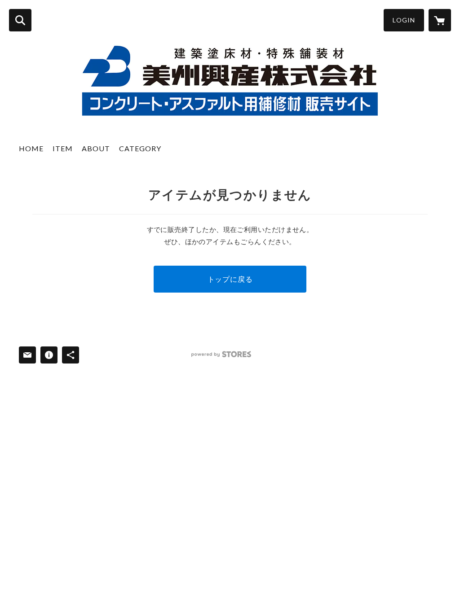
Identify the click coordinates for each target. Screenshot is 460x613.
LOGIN (404, 20)
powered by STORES (221, 354)
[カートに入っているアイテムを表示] (440, 20)
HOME (31, 148)
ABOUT (96, 148)
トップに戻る (230, 279)
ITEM (63, 148)
